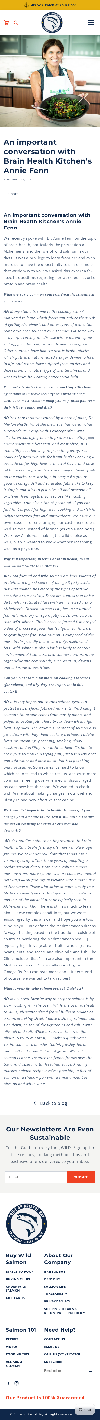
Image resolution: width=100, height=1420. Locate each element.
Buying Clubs (18, 1279)
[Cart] (6, 22)
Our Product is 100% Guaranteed (45, 1398)
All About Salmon (15, 1364)
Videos (11, 1347)
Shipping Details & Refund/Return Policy (64, 1311)
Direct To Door (19, 1272)
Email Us (51, 1347)
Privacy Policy (57, 1301)
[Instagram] (16, 1384)
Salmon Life (55, 1287)
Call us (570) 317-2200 (62, 1354)
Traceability (55, 1294)
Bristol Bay (54, 1272)
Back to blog (53, 1103)
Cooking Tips (17, 1354)
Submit (81, 1177)
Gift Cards (15, 1298)
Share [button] (13, 193)
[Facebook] (8, 1384)
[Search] (15, 22)
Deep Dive (52, 1279)
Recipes (12, 1339)
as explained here (77, 528)
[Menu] (90, 23)
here (78, 971)
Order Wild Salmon (16, 1289)
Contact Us (54, 1339)
